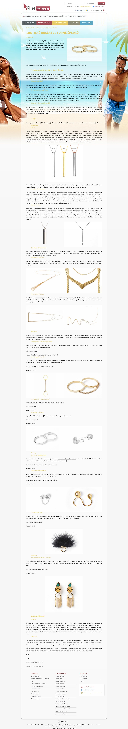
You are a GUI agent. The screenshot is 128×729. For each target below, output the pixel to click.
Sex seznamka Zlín (60, 696)
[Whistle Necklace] (83, 246)
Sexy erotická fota (35, 691)
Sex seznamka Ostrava (61, 686)
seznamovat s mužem (74, 651)
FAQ (32, 681)
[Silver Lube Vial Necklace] (45, 246)
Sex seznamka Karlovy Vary (62, 691)
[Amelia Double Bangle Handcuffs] (45, 451)
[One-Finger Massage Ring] (45, 511)
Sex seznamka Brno (60, 688)
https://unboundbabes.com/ (34, 662)
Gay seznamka (83, 678)
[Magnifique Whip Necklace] (45, 293)
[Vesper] (64, 163)
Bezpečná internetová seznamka (38, 683)
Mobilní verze (64, 721)
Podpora (82, 681)
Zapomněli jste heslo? (86, 6)
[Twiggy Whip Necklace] (45, 329)
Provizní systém (83, 676)
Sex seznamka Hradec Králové (63, 709)
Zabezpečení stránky (36, 688)
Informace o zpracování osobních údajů (40, 678)
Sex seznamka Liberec (61, 701)
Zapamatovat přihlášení (99, 6)
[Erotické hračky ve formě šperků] (84, 61)
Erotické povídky (44, 23)
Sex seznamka (59, 678)
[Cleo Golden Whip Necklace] (83, 293)
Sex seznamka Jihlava (61, 694)
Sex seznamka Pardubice (61, 704)
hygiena (32, 625)
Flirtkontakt (30, 28)
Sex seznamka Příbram (61, 714)
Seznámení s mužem (36, 699)
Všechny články (29, 23)
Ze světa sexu (74, 23)
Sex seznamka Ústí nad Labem (63, 699)
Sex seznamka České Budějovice (63, 706)
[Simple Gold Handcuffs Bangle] (45, 397)
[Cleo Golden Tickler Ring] (64, 541)
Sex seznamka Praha (60, 681)
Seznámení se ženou (36, 696)
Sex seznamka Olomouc (61, 711)
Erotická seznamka (60, 676)
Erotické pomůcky (60, 23)
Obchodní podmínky (36, 676)
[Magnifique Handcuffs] (83, 451)
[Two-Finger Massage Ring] (83, 511)
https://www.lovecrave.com (34, 666)
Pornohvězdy (86, 23)
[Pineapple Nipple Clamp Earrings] (64, 594)
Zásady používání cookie (37, 686)
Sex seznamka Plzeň (60, 683)
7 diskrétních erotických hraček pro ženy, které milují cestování (62, 107)
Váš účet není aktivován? (73, 6)
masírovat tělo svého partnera (67, 459)
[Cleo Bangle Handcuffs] (83, 397)
